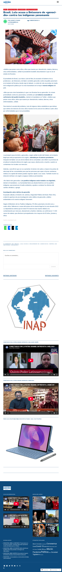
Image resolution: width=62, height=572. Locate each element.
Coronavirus (52, 544)
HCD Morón (35, 549)
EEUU (48, 546)
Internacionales (12, 9)
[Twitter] (9, 566)
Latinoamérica (21, 9)
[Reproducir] (5, 374)
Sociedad (54, 552)
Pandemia (37, 552)
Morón (50, 549)
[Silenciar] (54, 374)
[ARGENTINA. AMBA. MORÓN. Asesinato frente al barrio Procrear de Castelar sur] (52, 530)
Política (44, 552)
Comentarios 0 (34, 20)
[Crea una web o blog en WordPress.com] (3, 568)
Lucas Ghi (41, 549)
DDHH (45, 546)
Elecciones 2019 (53, 546)
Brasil (5, 9)
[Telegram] (17, 566)
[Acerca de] (20, 566)
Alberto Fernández (37, 544)
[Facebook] (4, 566)
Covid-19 (40, 546)
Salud (50, 552)
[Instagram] (12, 566)
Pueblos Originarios (32, 9)
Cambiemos (44, 544)
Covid (34, 546)
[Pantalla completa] (56, 374)
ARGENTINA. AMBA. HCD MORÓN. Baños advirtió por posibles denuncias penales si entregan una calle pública (15, 550)
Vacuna (41, 554)
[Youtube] (15, 566)
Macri (45, 549)
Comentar (53, 266)
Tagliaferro (36, 554)
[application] (31, 360)
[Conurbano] (7, 566)
